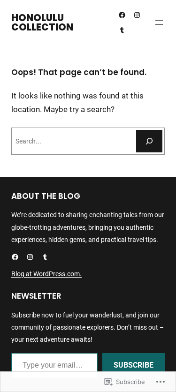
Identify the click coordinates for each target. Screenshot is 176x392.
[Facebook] (122, 15)
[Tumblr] (122, 30)
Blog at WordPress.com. (46, 274)
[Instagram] (137, 15)
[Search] (149, 141)
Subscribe (133, 365)
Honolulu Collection (42, 22)
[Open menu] (159, 22)
